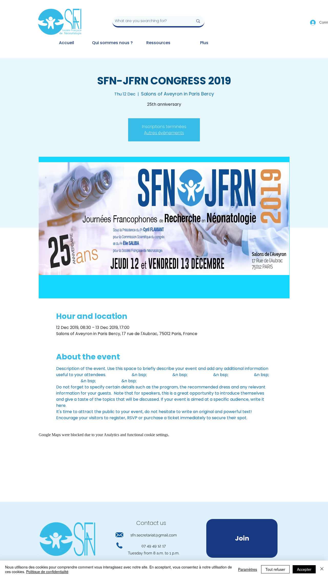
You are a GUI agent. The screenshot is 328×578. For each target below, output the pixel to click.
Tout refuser (275, 569)
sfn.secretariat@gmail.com (153, 535)
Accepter (304, 569)
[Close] (322, 569)
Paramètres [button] (247, 569)
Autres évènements (164, 133)
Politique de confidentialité (47, 571)
